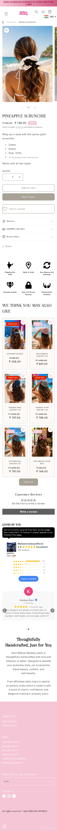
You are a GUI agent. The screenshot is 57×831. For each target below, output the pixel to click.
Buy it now (28, 196)
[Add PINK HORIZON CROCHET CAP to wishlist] (50, 322)
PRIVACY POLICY (10, 754)
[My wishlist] (43, 11)
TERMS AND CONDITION (14, 759)
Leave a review (28, 578)
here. (19, 535)
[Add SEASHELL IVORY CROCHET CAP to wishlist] (50, 375)
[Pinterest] (14, 796)
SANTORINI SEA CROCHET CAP (15, 462)
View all (28, 481)
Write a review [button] (28, 511)
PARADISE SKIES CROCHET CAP (15, 409)
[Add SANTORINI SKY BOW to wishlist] (23, 322)
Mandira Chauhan (27, 600)
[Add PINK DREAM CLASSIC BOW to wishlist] (50, 429)
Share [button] (8, 246)
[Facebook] (4, 796)
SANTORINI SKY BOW (15, 354)
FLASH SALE (11, 22)
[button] (6, 13)
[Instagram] (9, 796)
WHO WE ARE (9, 721)
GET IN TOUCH (9, 725)
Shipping (19, 127)
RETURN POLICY (10, 746)
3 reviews (28, 603)
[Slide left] (22, 107)
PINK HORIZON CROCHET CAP (42, 355)
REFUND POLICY (10, 750)
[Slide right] (35, 107)
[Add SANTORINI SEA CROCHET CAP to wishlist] (23, 429)
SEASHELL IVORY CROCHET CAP (42, 409)
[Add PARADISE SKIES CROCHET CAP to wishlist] (23, 375)
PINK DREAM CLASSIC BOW (42, 462)
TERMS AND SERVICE (12, 763)
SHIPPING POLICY (11, 742)
